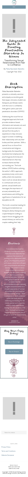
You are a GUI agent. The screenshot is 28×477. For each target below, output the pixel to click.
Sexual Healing (14, 2)
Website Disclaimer (7, 455)
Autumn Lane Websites (19, 473)
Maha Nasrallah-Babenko (15, 69)
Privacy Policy (5, 447)
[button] (2, 285)
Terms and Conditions (8, 451)
